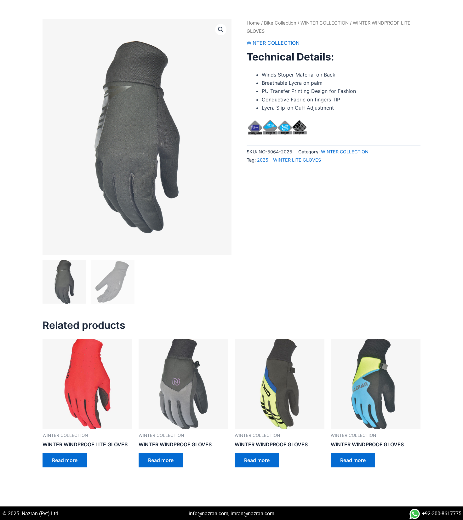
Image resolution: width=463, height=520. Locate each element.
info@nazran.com (208, 514)
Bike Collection (280, 23)
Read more (64, 460)
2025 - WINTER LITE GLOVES (289, 160)
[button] (220, 29)
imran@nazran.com (252, 514)
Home (253, 23)
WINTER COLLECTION (324, 23)
